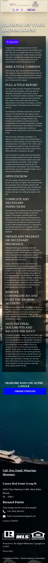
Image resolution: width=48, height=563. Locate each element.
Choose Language (25, 393)
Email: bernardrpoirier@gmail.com (21, 516)
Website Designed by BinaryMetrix (32, 558)
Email (18, 470)
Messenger (9, 474)
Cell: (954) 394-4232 (15, 511)
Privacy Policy (8, 551)
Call (5, 470)
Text (11, 470)
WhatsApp (30, 470)
